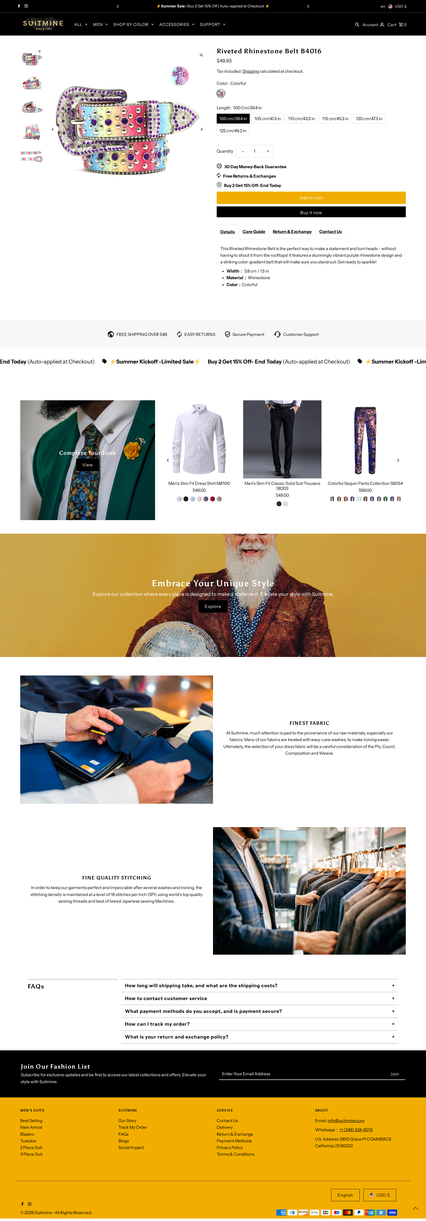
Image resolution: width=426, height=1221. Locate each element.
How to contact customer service (166, 998)
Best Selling (31, 1120)
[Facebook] (18, 6)
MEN (98, 24)
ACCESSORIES (174, 24)
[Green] (338, 498)
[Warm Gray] (219, 498)
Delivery (225, 1127)
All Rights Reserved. (73, 1212)
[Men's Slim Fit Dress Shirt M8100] (199, 439)
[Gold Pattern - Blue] (378, 498)
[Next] (308, 6)
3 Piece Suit (31, 1154)
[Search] (357, 24)
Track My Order (132, 1127)
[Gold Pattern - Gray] (398, 498)
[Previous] (118, 6)
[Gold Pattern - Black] (365, 498)
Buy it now (311, 212)
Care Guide (254, 231)
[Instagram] (25, 6)
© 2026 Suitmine (36, 1212)
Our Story (127, 1120)
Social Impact (131, 1147)
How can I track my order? (157, 1024)
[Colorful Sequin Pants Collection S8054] (365, 439)
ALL (78, 24)
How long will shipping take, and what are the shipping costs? (201, 985)
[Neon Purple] (352, 498)
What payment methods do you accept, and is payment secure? (203, 1011)
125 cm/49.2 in (232, 130)
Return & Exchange (292, 231)
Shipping (250, 71)
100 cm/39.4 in (233, 118)
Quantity (225, 151)
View (87, 464)
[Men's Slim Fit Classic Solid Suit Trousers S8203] (282, 439)
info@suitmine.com (346, 1120)
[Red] (212, 498)
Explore (213, 606)
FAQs (123, 1134)
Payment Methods (234, 1140)
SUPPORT (210, 24)
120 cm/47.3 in (369, 118)
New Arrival (31, 1127)
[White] (179, 498)
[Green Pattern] (385, 498)
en (383, 6)
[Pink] (199, 498)
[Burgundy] (345, 498)
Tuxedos (28, 1140)
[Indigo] (332, 498)
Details (227, 231)
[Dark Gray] (205, 498)
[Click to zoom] (201, 55)
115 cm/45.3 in (335, 118)
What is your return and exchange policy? (177, 1037)
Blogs (123, 1140)
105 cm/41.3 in (267, 118)
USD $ (401, 6)
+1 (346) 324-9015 (356, 1129)
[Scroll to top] (415, 1208)
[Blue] (192, 498)
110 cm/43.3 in (301, 118)
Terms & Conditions (235, 1154)
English (345, 1195)
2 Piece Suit (31, 1147)
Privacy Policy (230, 1147)
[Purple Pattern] (392, 498)
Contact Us (330, 231)
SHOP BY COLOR (131, 24)
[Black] (185, 498)
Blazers (27, 1134)
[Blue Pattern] (372, 498)
